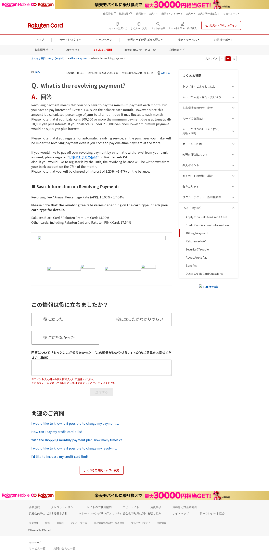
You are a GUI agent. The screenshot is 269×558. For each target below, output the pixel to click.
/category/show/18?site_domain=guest (234, 131)
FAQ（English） (57, 58)
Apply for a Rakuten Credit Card (206, 217)
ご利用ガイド (176, 50)
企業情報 (34, 523)
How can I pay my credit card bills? (56, 431)
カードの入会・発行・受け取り (202, 97)
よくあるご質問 (102, 50)
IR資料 (60, 523)
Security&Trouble (197, 249)
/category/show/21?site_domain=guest (234, 108)
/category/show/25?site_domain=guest (234, 176)
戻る (37, 72)
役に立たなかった (59, 337)
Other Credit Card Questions (204, 274)
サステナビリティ (140, 523)
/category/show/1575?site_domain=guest (234, 118)
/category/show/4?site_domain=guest (234, 165)
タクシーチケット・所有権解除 (202, 197)
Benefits (191, 265)
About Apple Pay (196, 257)
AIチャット (73, 50)
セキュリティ (191, 186)
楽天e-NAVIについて (195, 154)
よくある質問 (38, 58)
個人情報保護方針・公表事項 (109, 523)
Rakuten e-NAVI (196, 241)
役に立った (53, 319)
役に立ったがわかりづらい (139, 319)
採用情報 (161, 523)
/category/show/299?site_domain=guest (234, 186)
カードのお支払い (194, 118)
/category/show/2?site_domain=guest (234, 144)
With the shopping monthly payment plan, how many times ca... (78, 439)
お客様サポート (44, 50)
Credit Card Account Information (207, 225)
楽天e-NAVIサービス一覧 (140, 50)
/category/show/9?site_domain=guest (234, 97)
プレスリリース (78, 523)
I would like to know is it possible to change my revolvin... (74, 448)
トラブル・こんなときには (199, 86)
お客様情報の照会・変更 (198, 108)
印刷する (165, 72)
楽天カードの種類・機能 (198, 176)
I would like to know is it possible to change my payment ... (75, 423)
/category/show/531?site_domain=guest (234, 208)
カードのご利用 (192, 144)
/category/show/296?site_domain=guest (234, 197)
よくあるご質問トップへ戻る (102, 470)
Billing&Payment (78, 58)
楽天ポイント (191, 165)
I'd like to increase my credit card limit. (60, 456)
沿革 (47, 523)
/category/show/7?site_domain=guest (234, 154)
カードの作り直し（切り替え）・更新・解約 (203, 131)
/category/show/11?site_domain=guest (234, 86)
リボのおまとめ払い (83, 157)
